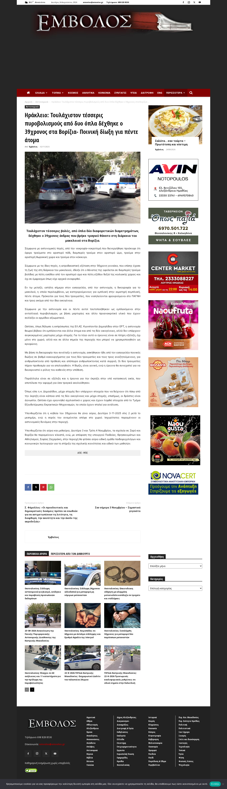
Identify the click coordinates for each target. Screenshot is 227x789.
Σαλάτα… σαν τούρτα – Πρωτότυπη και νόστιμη (171, 142)
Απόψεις (91, 746)
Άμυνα (89, 731)
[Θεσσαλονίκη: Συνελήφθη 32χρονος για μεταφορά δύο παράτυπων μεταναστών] (122, 615)
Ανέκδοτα (91, 742)
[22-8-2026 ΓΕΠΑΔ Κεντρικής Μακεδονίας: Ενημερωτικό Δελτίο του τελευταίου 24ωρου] (82, 657)
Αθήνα (89, 720)
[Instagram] (188, 2)
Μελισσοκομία (155, 742)
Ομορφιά (152, 750)
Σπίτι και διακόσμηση (189, 739)
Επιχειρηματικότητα (127, 746)
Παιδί (151, 757)
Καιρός (151, 720)
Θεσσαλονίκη (123, 764)
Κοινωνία (104, 92)
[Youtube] (199, 2)
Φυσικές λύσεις (186, 761)
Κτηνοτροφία (154, 735)
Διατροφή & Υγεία (125, 728)
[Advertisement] (113, 64)
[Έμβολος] (113, 22)
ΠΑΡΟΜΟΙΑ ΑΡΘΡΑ (37, 554)
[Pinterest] (43, 487)
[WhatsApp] (51, 487)
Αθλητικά (88, 92)
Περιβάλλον (154, 764)
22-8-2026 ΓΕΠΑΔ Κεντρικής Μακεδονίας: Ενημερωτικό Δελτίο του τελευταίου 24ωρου (82, 676)
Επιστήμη (121, 742)
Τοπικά (56, 92)
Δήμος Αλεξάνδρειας (126, 717)
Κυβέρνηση (153, 739)
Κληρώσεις (153, 724)
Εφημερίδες (122, 757)
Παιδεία (152, 753)
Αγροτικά (91, 717)
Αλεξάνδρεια (93, 728)
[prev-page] (27, 690)
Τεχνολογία (184, 746)
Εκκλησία (121, 735)
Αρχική (28, 101)
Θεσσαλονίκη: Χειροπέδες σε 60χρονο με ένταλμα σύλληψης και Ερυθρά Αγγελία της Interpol (82, 634)
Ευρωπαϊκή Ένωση (125, 753)
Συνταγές (120, 92)
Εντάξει (215, 784)
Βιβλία (90, 757)
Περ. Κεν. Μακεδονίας (189, 717)
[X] (194, 2)
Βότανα (90, 761)
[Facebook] (183, 2)
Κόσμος (73, 92)
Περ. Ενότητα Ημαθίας (189, 720)
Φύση (181, 757)
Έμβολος (33, 146)
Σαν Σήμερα (184, 731)
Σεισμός (182, 735)
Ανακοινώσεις (93, 739)
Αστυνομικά (41, 101)
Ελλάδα (40, 92)
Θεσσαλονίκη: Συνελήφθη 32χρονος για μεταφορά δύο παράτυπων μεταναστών (118, 634)
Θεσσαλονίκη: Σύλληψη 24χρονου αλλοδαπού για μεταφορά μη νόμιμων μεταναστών (82, 591)
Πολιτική (183, 724)
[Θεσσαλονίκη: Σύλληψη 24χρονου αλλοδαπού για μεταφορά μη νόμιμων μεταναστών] (82, 573)
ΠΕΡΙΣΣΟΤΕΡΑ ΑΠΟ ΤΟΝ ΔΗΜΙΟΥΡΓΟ (70, 554)
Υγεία (133, 92)
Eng (159, 92)
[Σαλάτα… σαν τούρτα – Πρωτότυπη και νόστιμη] (175, 124)
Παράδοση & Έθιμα (157, 761)
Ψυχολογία (184, 764)
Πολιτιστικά (184, 728)
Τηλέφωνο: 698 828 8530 (117, 2)
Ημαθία (120, 761)
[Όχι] (223, 784)
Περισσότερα (174, 92)
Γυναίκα (90, 764)
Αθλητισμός (92, 724)
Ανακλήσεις (92, 735)
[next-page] (32, 690)
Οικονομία (153, 746)
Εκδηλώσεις (122, 731)
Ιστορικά (152, 717)
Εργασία (121, 750)
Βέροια (90, 753)
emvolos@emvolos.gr (93, 2)
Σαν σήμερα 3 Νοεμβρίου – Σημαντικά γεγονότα (117, 509)
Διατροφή (147, 92)
